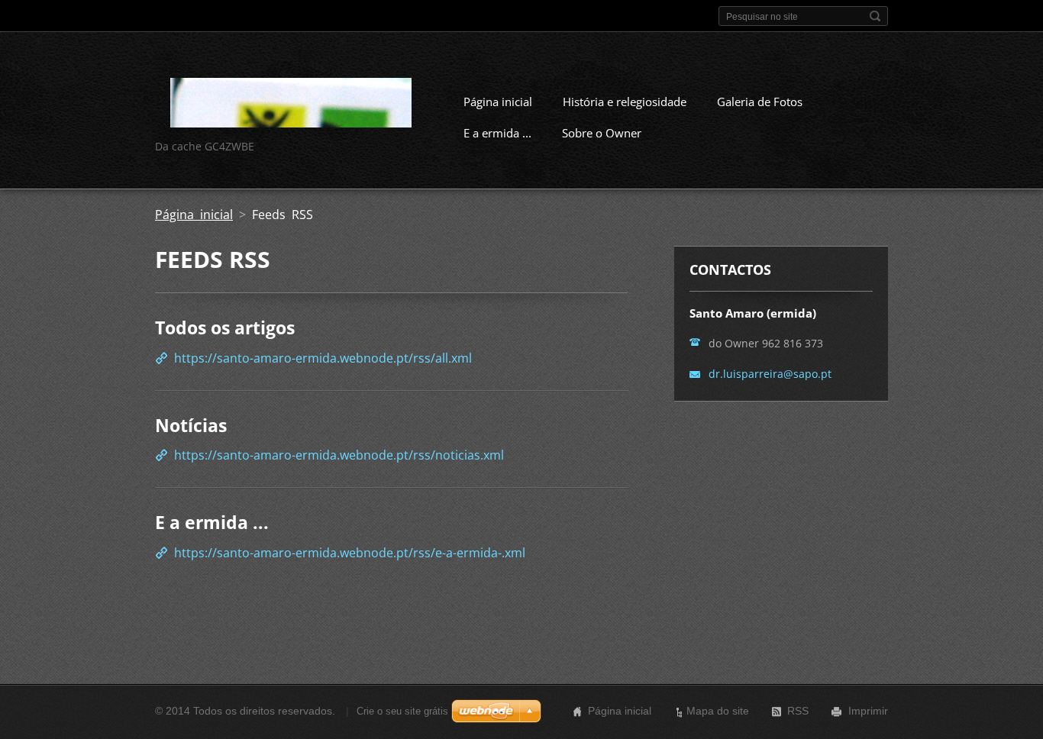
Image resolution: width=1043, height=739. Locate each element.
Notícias (191, 425)
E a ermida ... (497, 132)
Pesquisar (875, 16)
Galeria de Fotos (759, 101)
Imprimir (868, 711)
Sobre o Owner (601, 132)
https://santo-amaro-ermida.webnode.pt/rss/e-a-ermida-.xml (349, 552)
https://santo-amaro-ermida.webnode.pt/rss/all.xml (323, 358)
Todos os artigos (225, 327)
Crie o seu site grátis (402, 711)
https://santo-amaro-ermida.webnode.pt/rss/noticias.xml (339, 455)
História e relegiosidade (624, 101)
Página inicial (497, 101)
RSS (798, 711)
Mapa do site (717, 711)
